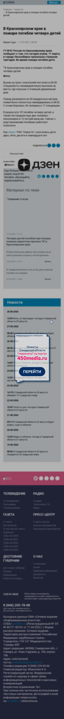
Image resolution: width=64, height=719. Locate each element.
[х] (32, 359)
